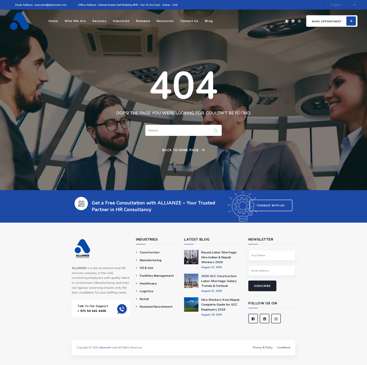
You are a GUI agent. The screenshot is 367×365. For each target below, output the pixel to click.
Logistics (146, 291)
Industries (121, 21)
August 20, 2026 (211, 314)
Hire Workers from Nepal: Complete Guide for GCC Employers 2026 (220, 304)
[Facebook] (287, 21)
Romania (143, 21)
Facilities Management (157, 275)
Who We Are (75, 21)
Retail (144, 299)
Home (53, 21)
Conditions (284, 347)
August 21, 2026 (211, 290)
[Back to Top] (183, 342)
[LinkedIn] (293, 21)
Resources (165, 21)
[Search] (216, 130)
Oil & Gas (146, 268)
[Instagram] (299, 21)
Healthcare (148, 283)
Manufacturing (151, 260)
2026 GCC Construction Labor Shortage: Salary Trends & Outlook (219, 281)
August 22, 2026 (211, 267)
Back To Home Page (180, 150)
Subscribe (262, 286)
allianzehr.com (108, 347)
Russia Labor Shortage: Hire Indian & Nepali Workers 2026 (219, 257)
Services (99, 21)
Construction (149, 252)
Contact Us (189, 21)
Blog (209, 21)
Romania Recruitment (156, 306)
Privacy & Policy (263, 347)
